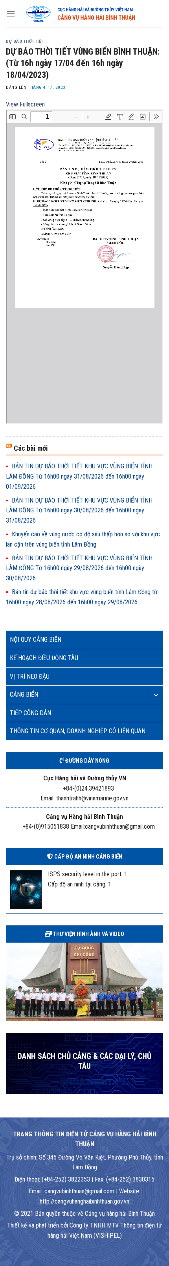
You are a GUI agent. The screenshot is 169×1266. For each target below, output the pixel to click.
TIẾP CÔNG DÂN (30, 713)
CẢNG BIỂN (24, 694)
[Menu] (10, 13)
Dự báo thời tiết (25, 41)
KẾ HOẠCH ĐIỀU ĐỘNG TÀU (44, 658)
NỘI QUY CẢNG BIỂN (35, 639)
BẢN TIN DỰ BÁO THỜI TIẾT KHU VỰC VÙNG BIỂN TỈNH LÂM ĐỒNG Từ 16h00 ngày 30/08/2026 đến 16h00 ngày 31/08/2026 (79, 510)
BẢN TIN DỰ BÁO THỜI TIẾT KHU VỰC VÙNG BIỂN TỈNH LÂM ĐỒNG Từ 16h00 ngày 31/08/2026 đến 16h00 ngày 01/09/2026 (79, 476)
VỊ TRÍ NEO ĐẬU (30, 676)
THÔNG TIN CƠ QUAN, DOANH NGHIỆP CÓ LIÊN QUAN (77, 731)
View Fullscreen (25, 104)
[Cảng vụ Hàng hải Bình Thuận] (89, 13)
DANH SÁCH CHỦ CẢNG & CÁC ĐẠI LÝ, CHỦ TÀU (84, 1061)
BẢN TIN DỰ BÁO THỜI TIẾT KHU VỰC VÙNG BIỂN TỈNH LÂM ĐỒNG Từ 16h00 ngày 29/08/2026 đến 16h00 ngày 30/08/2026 (79, 568)
